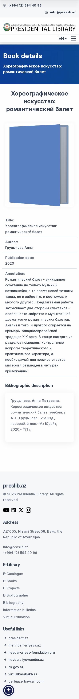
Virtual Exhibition (16, 617)
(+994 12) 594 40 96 (25, 5)
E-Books (10, 581)
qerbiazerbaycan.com (25, 681)
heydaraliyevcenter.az (26, 659)
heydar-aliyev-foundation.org (31, 652)
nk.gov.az (16, 667)
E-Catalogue (13, 574)
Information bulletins (19, 610)
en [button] (61, 38)
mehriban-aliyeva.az (24, 645)
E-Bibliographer (15, 595)
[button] (8, 690)
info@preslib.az (63, 12)
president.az (18, 638)
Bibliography (13, 603)
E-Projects (11, 588)
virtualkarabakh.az (22, 674)
